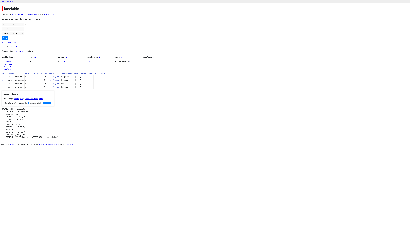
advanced (23, 47)
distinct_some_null (101, 73)
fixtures (10, 1)
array (22, 98)
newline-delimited (31, 98)
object (41, 98)
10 (3, 87)
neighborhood (66, 73)
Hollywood (8, 64)
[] (89, 61)
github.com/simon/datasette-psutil (24, 14)
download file (21, 103)
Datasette (12, 144)
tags (76, 73)
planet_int (29, 73)
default (16, 98)
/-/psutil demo (49, 14)
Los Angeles (54, 76)
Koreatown (8, 66)
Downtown (8, 61)
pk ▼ (4, 73)
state (45, 73)
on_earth (38, 73)
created (18, 51)
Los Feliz (7, 69)
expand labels (36, 103)
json (13, 47)
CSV (17, 47)
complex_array (86, 73)
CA (33, 61)
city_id (52, 73)
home (4, 1)
